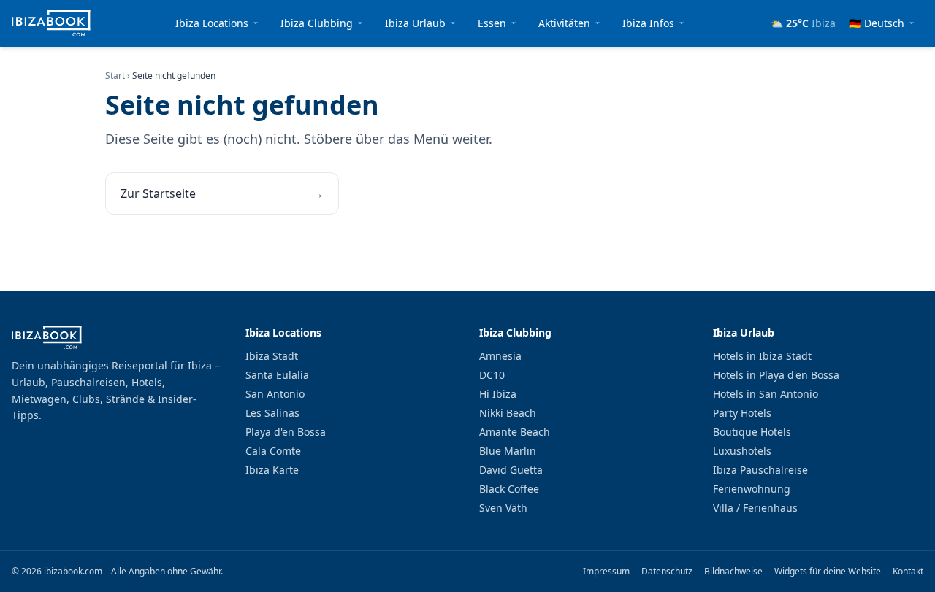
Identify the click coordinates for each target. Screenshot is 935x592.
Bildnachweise (733, 571)
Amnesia (500, 356)
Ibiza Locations (211, 23)
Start (115, 75)
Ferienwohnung (751, 489)
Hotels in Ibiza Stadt (762, 356)
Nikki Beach (507, 413)
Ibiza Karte (272, 470)
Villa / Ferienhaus (755, 508)
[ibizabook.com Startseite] (51, 23)
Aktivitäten (564, 23)
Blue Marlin (507, 451)
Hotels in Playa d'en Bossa (776, 375)
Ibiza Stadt (271, 356)
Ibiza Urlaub (415, 23)
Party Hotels (742, 413)
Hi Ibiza (497, 394)
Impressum (606, 571)
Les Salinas (272, 413)
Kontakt (908, 571)
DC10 (492, 375)
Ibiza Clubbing (316, 23)
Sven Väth (503, 508)
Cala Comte (273, 451)
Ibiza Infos (648, 23)
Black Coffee (509, 489)
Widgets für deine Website (827, 571)
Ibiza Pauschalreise (760, 470)
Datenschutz (666, 571)
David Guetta (511, 470)
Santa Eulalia (277, 375)
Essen (492, 23)
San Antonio (275, 394)
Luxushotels (742, 451)
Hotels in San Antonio (765, 394)
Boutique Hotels (752, 432)
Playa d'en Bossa (285, 432)
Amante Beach (514, 432)
